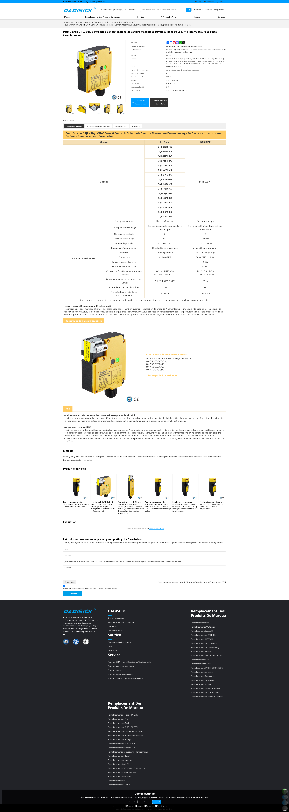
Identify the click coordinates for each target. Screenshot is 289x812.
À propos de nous (169, 17)
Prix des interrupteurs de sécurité (190, 457)
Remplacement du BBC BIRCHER (205, 688)
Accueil (66, 22)
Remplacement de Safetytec (120, 739)
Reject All (132, 802)
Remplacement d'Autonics (203, 627)
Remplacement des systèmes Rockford (125, 731)
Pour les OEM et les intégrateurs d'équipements (129, 662)
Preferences (150, 806)
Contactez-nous (115, 630)
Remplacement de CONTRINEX (205, 643)
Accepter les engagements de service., (90, 588)
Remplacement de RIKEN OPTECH (123, 727)
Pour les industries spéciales (120, 674)
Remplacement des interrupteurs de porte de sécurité (157, 457)
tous (72, 22)
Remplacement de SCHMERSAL (122, 743)
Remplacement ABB (200, 622)
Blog (110, 646)
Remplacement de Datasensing (205, 647)
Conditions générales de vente (107, 588)
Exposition (113, 650)
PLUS (65, 634)
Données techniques (74, 126)
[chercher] (188, 10)
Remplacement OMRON (84, 22)
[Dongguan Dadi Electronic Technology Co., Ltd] (79, 9)
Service (140, 17)
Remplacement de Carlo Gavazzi (205, 692)
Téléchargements (120, 126)
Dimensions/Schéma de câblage (98, 126)
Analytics (140, 806)
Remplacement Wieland (119, 784)
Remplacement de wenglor (120, 760)
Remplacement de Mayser (202, 680)
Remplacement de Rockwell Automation (126, 735)
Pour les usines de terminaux (121, 666)
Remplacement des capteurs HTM (206, 655)
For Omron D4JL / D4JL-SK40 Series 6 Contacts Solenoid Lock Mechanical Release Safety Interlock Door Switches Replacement (196, 51)
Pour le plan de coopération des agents (125, 678)
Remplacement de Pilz (118, 719)
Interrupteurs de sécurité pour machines (77, 460)
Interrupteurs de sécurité (212, 457)
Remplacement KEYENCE (202, 639)
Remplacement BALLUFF (202, 631)
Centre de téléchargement (119, 642)
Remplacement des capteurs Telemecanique (128, 752)
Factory (199, 1)
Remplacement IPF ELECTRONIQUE (207, 668)
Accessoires (136, 126)
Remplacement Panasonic (202, 676)
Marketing (160, 806)
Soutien (197, 17)
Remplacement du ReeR (118, 723)
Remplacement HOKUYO (202, 684)
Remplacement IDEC (200, 659)
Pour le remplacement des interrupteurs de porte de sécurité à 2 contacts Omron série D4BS (76, 504)
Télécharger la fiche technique (161, 375)
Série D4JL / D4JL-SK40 (71, 457)
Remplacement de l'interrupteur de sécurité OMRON (114, 22)
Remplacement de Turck (119, 756)
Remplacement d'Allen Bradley (122, 772)
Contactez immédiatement (141, 102)
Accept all (157, 802)
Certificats (112, 626)
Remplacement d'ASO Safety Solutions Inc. (127, 768)
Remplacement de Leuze (202, 672)
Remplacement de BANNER (203, 635)
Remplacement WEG (117, 780)
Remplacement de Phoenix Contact (207, 696)
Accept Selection (144, 802)
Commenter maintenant (156, 529)
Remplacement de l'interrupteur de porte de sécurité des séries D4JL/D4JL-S (109, 457)
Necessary (130, 806)
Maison (67, 17)
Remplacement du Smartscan (121, 747)
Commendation (210, 1)
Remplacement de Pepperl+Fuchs (123, 715)
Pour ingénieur (114, 670)
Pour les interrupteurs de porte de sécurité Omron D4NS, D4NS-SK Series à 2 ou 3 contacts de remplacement (212, 505)
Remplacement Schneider (119, 776)
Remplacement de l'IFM (201, 663)
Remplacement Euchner (202, 651)
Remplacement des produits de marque (102, 17)
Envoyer (72, 593)
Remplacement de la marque (121, 622)
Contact (221, 17)
